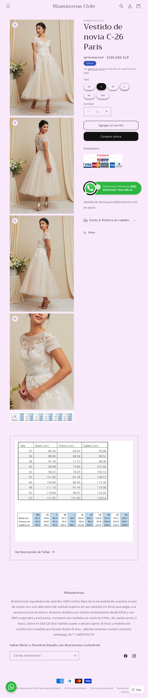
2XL (105, 96)
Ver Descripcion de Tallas (32, 552)
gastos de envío (96, 68)
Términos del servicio (127, 688)
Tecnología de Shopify (50, 688)
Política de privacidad (102, 688)
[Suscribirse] (74, 655)
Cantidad (89, 103)
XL (91, 96)
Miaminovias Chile (28, 688)
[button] (8, 6)
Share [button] (91, 232)
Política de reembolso (76, 688)
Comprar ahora (111, 136)
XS (91, 87)
